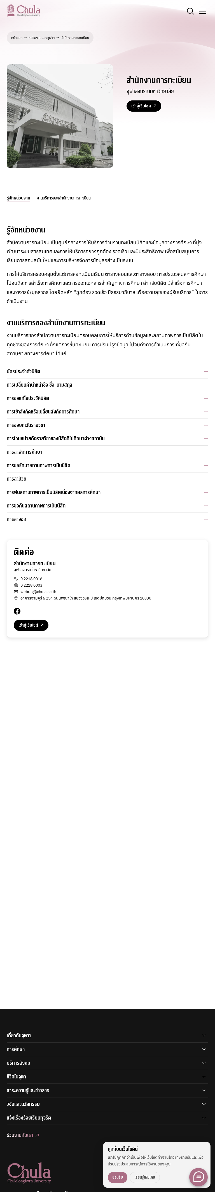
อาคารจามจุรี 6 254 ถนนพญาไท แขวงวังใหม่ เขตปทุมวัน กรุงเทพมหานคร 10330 (85, 598)
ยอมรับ (117, 1177)
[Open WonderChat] (198, 1177)
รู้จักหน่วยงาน (18, 198)
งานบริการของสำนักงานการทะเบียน (64, 198)
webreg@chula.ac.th (38, 591)
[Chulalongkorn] (23, 10)
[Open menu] (202, 11)
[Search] (190, 11)
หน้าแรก (16, 38)
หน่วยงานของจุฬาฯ (42, 38)
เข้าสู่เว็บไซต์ (141, 106)
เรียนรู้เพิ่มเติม (144, 1177)
